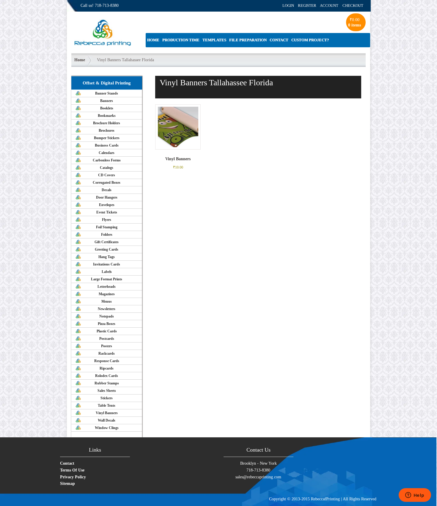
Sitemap (67, 483)
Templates (214, 40)
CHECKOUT (352, 5)
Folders (106, 234)
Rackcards (106, 353)
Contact (279, 40)
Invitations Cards (106, 264)
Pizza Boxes (106, 324)
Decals (106, 190)
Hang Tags (106, 257)
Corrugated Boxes (106, 182)
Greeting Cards (106, 249)
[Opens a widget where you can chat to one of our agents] (414, 495)
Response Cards (106, 361)
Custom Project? (310, 40)
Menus (106, 301)
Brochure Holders (106, 123)
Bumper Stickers (107, 138)
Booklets (106, 108)
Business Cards (107, 145)
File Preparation (248, 40)
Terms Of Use (72, 470)
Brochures (106, 130)
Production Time (180, 40)
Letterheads (107, 287)
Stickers (106, 398)
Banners (106, 101)
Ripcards (107, 368)
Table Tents (106, 405)
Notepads (106, 316)
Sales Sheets (107, 391)
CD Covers (106, 175)
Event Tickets (106, 212)
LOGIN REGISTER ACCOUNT (310, 5)
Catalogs (106, 168)
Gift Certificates (107, 242)
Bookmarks (107, 116)
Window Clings (107, 428)
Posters (106, 346)
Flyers (106, 220)
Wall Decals (106, 420)
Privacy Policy (73, 477)
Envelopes (106, 205)
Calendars (106, 153)
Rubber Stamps (107, 383)
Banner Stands (106, 93)
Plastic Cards (107, 331)
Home (153, 40)
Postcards (106, 339)
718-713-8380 (107, 5)
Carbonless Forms (107, 160)
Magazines (107, 294)
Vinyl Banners (107, 413)
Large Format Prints (106, 279)
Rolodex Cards (106, 376)
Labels (107, 272)
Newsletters (106, 309)
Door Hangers (106, 197)
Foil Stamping (106, 227)
